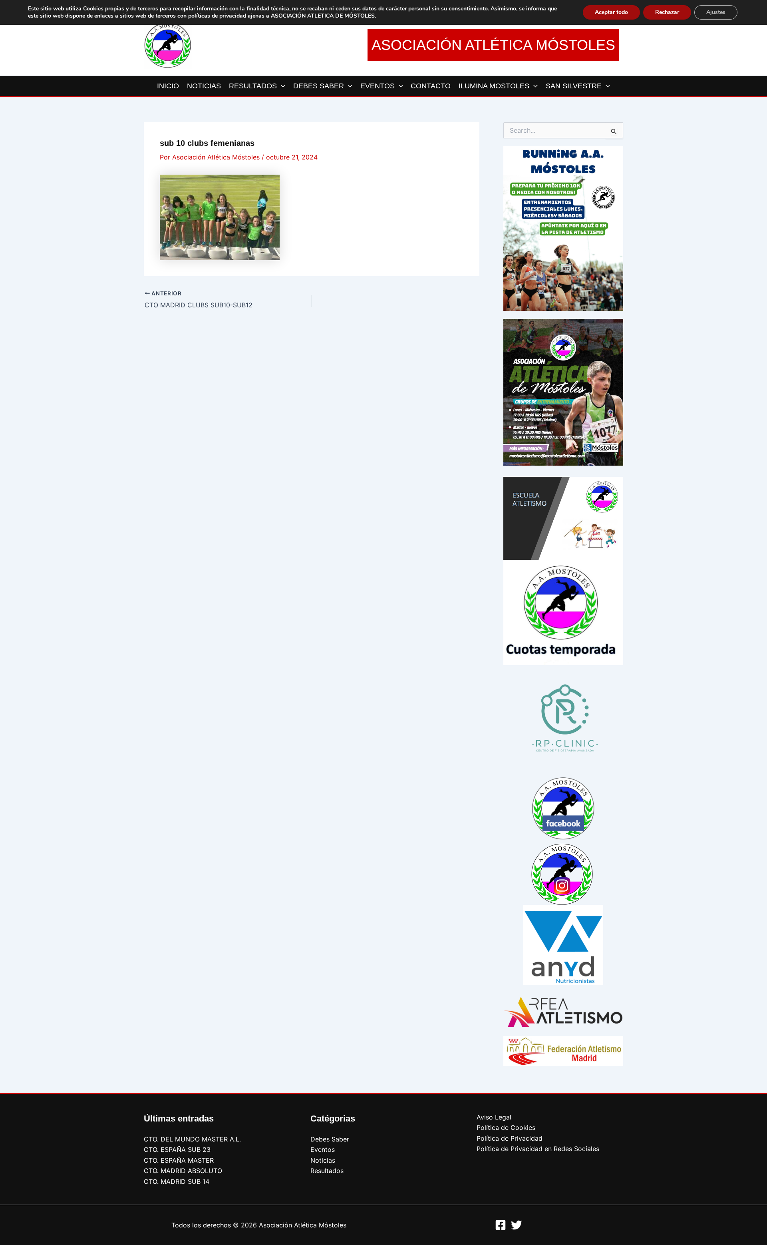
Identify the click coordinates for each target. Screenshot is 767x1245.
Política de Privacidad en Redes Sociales (538, 1149)
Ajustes (715, 12)
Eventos (322, 1149)
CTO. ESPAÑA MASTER (179, 1160)
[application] (281, 86)
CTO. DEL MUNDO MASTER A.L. (192, 1139)
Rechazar (667, 12)
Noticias (322, 1160)
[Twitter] (516, 1225)
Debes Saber (329, 1139)
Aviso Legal (494, 1117)
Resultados (327, 1171)
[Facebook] (500, 1225)
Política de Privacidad (509, 1138)
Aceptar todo (611, 12)
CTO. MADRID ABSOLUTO (183, 1171)
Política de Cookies (506, 1127)
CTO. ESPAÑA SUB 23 (177, 1149)
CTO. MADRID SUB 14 (176, 1181)
